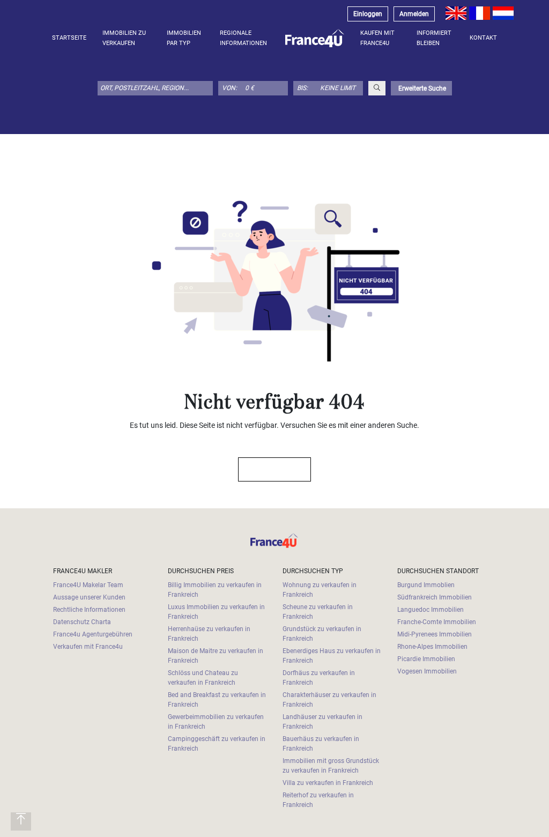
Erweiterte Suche (421, 88)
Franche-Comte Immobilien (436, 622)
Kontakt (483, 37)
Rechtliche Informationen (89, 609)
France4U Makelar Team (88, 585)
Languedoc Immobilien (430, 609)
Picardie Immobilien (426, 659)
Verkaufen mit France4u (88, 646)
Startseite (69, 37)
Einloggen (367, 14)
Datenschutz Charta (82, 622)
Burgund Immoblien (426, 585)
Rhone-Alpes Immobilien (432, 646)
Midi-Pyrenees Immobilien (434, 634)
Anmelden (414, 14)
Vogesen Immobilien (427, 671)
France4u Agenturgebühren (92, 634)
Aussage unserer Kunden (89, 597)
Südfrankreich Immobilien (434, 597)
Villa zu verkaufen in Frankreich (328, 783)
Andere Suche (269, 469)
